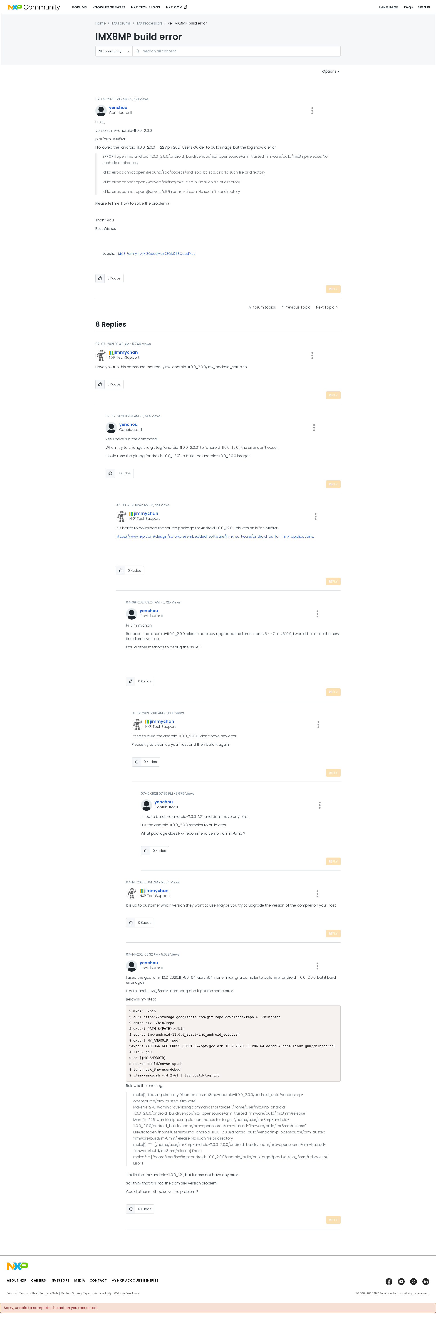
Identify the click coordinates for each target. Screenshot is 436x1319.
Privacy (12, 1293)
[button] (312, 110)
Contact (98, 1280)
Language (388, 7)
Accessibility (102, 1293)
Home (100, 23)
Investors (60, 1280)
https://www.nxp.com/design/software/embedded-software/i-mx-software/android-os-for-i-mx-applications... (215, 536)
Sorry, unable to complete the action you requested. (50, 1307)
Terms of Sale (49, 1293)
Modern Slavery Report (76, 1293)
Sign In (424, 7)
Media (79, 1280)
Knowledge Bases (109, 7)
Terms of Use (28, 1293)
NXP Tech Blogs (145, 7)
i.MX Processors (149, 23)
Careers (38, 1280)
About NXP (17, 1280)
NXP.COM (174, 7)
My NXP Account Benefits (135, 1280)
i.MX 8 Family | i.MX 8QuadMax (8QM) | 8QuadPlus (156, 254)
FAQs (408, 7)
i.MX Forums (121, 23)
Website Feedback (126, 1293)
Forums (79, 7)
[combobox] (236, 51)
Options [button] (329, 71)
